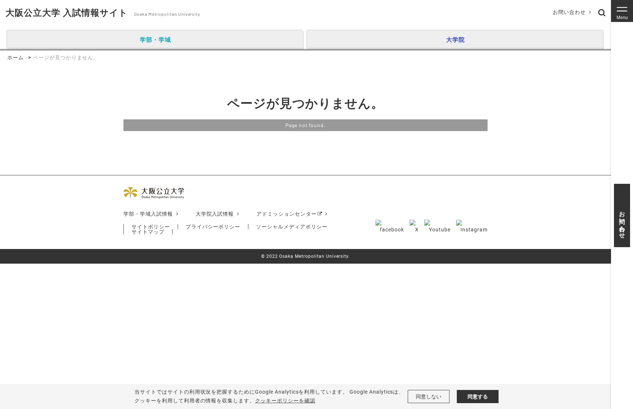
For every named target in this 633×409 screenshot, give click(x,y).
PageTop (597, 365)
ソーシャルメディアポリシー (291, 226)
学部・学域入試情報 (148, 214)
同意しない (428, 396)
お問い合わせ (569, 12)
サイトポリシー (151, 226)
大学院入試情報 (215, 214)
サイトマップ (148, 231)
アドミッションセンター (286, 214)
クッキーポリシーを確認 (285, 401)
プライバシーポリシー (213, 226)
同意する (477, 396)
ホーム (15, 57)
